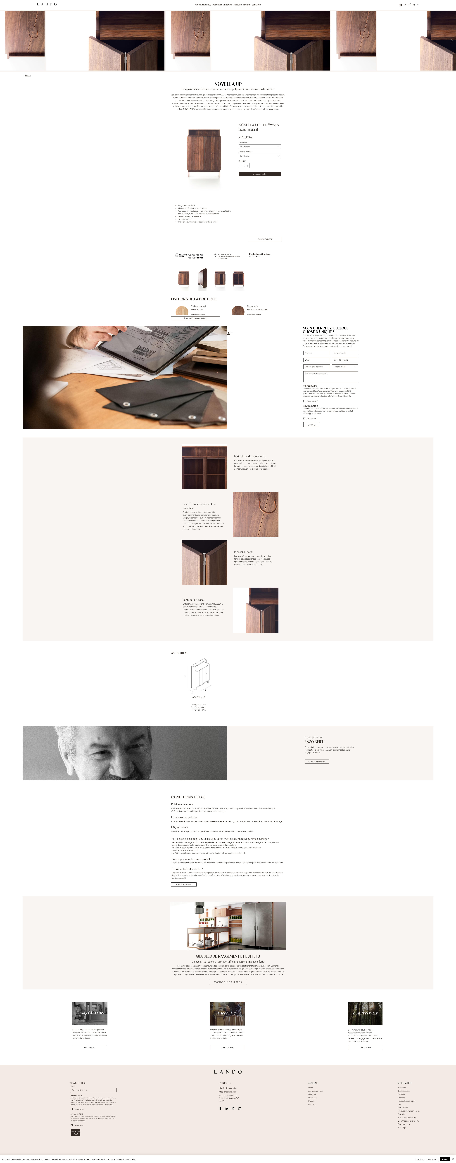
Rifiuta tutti (432, 1159)
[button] (237, 5)
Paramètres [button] (420, 1159)
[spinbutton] (244, 165)
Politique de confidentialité (125, 1159)
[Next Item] (452, 40)
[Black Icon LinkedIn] (227, 1109)
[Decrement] (240, 165)
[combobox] (260, 146)
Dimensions (244, 142)
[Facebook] (220, 1109)
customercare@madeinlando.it (185, 850)
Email (73, 1086)
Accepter (445, 1159)
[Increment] (247, 165)
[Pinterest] (233, 1109)
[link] (410, 4)
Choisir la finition (245, 152)
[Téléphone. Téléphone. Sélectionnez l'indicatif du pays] (336, 359)
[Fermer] (453, 1159)
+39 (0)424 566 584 (227, 1088)
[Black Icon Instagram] (240, 1109)
